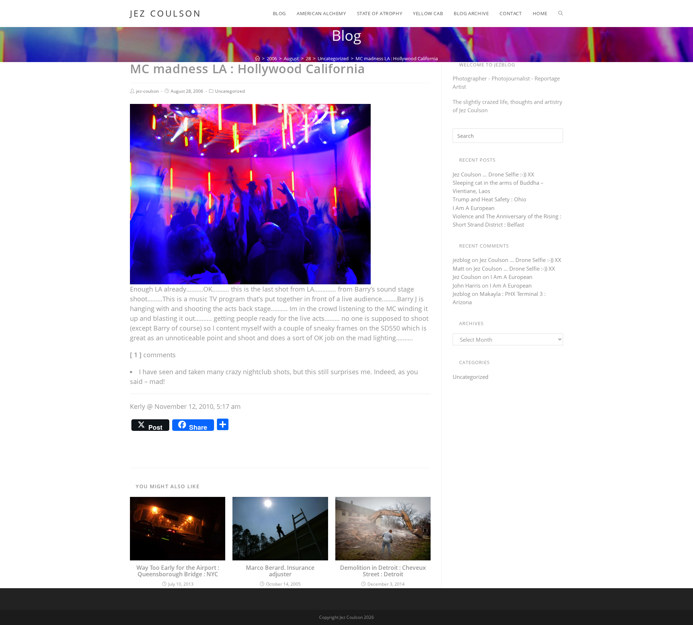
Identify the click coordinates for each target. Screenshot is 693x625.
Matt (458, 268)
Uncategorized (230, 91)
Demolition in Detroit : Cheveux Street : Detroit (383, 571)
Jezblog (461, 293)
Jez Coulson (165, 13)
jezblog (461, 259)
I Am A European (473, 207)
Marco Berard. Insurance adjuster (280, 571)
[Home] (257, 58)
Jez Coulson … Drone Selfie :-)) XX (493, 174)
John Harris (466, 285)
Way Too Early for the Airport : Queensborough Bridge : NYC (177, 571)
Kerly (137, 406)
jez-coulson (147, 91)
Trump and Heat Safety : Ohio (489, 199)
